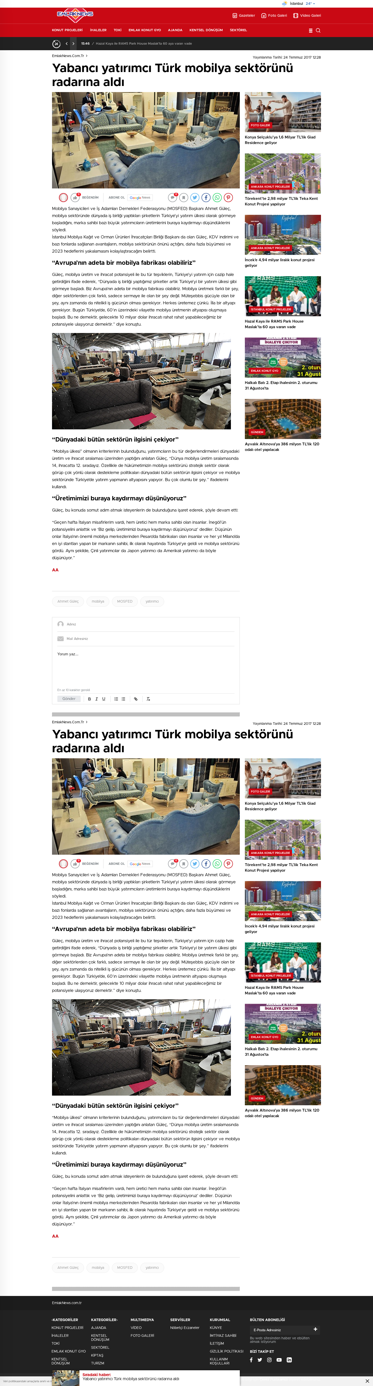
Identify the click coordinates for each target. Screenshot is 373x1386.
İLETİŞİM (217, 1343)
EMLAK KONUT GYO (145, 30)
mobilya (98, 601)
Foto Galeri (277, 15)
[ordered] (116, 699)
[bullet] (123, 699)
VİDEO (136, 1328)
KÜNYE (216, 1328)
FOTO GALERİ (142, 1336)
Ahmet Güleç (68, 601)
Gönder (69, 699)
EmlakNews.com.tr (68, 56)
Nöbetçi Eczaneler (184, 1328)
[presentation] (66, 43)
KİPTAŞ (97, 1355)
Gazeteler (247, 15)
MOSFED (124, 601)
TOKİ (117, 30)
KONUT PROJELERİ (67, 30)
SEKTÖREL (238, 30)
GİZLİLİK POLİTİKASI (226, 1351)
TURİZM (97, 1363)
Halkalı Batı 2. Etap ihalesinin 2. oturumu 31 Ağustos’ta (138, 43)
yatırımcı (152, 601)
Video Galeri (310, 15)
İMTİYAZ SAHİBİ (223, 1336)
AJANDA (175, 30)
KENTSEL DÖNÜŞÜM (206, 30)
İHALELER (98, 30)
